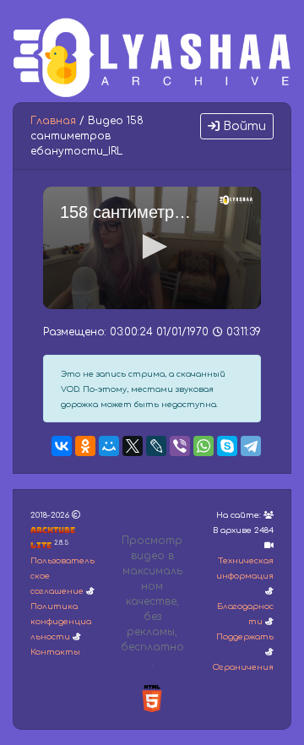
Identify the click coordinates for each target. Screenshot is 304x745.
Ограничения (243, 667)
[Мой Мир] (109, 446)
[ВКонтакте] (62, 446)
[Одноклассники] (85, 446)
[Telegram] (251, 446)
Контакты (55, 652)
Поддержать (245, 637)
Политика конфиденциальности (60, 621)
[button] (152, 246)
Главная (53, 121)
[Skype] (227, 446)
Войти (243, 126)
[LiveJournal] (156, 446)
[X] (132, 446)
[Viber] (180, 446)
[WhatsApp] (203, 446)
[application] (152, 248)
